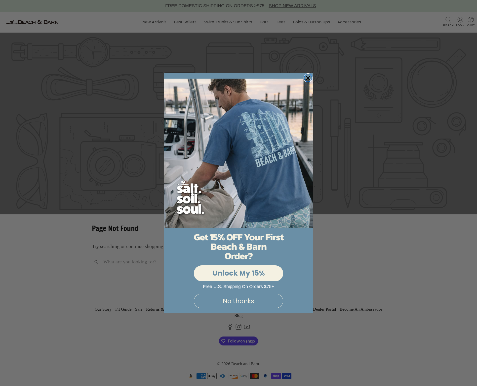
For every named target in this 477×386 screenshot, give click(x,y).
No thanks (238, 301)
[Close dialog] (308, 78)
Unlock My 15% (238, 273)
